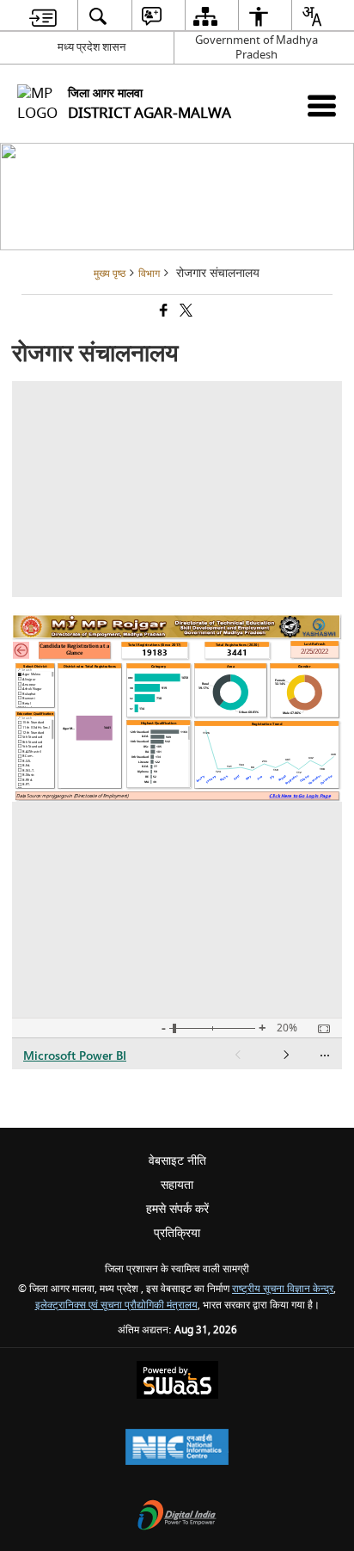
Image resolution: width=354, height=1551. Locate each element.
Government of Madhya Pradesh (256, 47)
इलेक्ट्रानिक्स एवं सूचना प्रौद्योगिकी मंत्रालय (116, 1305)
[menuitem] (42, 16)
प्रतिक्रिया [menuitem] (177, 1233)
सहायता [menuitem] (177, 1185)
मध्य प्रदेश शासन (91, 47)
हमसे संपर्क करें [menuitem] (177, 1209)
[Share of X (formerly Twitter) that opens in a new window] (184, 312)
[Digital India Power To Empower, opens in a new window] (177, 1517)
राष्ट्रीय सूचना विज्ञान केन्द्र (282, 1289)
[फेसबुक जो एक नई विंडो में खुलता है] (162, 312)
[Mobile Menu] (322, 105)
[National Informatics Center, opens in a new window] (177, 1449)
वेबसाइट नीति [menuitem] (177, 1161)
